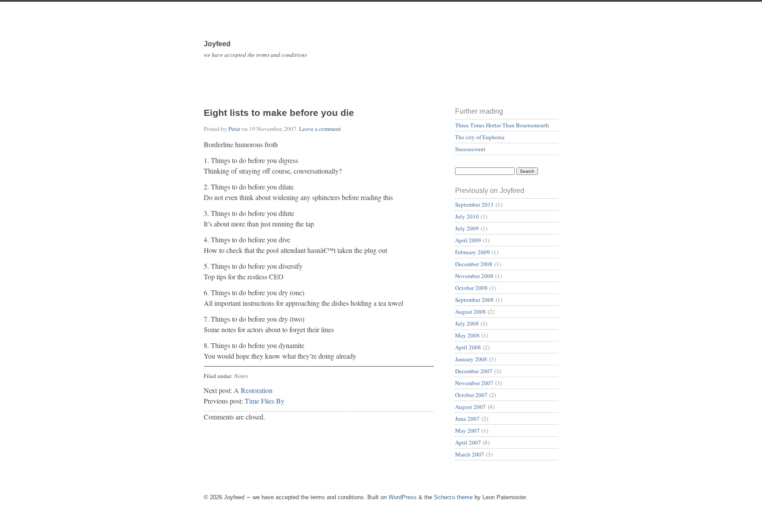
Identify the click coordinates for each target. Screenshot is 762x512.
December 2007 (474, 371)
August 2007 (470, 407)
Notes (241, 376)
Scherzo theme (453, 497)
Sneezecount (470, 149)
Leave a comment (320, 129)
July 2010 (467, 216)
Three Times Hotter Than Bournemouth (502, 125)
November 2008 (474, 276)
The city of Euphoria (479, 137)
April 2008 (468, 347)
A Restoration (253, 390)
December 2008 (474, 264)
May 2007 (467, 430)
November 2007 (474, 383)
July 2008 (467, 323)
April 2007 (468, 442)
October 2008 (471, 288)
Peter (234, 129)
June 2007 (467, 419)
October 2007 (471, 395)
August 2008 (470, 311)
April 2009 (468, 240)
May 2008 (467, 335)
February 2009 (472, 252)
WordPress (402, 497)
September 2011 (474, 204)
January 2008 (471, 359)
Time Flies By (264, 400)
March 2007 (469, 454)
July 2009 (467, 228)
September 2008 (474, 300)
